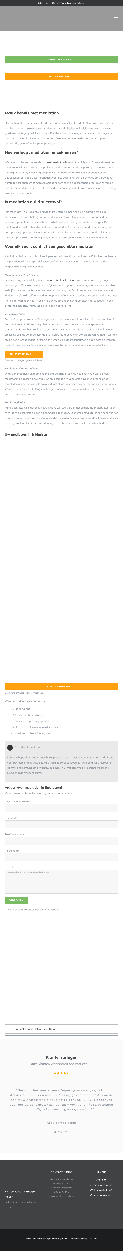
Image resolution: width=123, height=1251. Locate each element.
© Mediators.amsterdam (37, 1238)
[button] (61, 1029)
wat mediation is (57, 162)
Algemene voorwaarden (69, 1238)
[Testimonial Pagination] (55, 1132)
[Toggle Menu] (116, 18)
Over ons (101, 1179)
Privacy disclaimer (89, 1238)
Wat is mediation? (101, 1190)
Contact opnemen (100, 1195)
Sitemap (53, 1238)
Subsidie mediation (100, 1184)
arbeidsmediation (15, 329)
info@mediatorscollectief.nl (71, 2)
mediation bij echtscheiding (57, 280)
